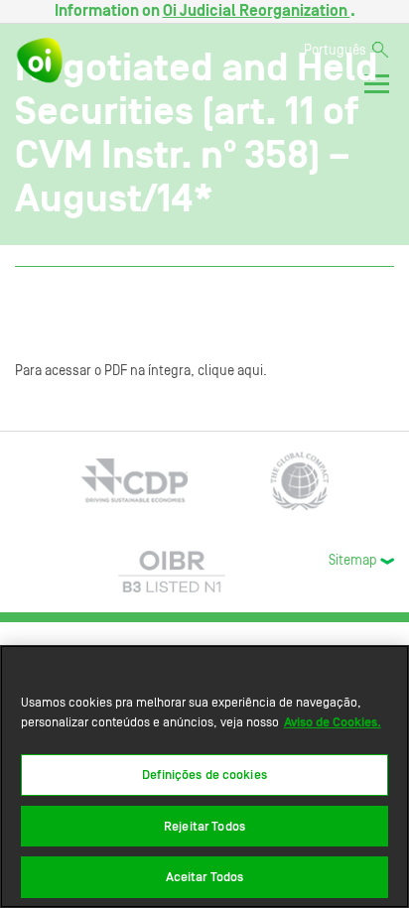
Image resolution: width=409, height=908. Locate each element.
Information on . (205, 11)
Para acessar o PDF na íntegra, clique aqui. (141, 371)
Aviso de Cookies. (332, 721)
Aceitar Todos (205, 876)
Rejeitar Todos (204, 826)
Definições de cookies (204, 774)
